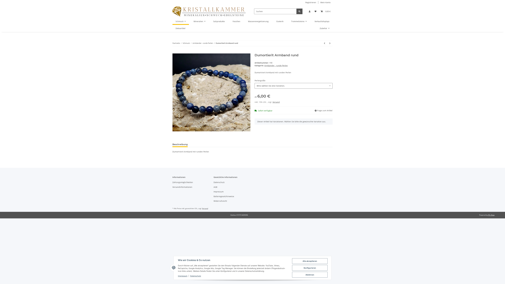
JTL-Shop (491, 215)
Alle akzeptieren (310, 261)
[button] (309, 11)
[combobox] (294, 86)
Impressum (219, 191)
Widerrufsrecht (220, 201)
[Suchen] (299, 11)
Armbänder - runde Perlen (276, 65)
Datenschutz (219, 182)
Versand (276, 102)
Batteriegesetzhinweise (224, 196)
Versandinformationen (182, 187)
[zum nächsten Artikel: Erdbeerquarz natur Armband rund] (330, 43)
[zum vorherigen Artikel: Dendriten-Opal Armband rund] (324, 43)
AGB (215, 187)
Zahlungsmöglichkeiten (182, 182)
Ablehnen (309, 275)
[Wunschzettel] (315, 11)
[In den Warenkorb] (174, 51)
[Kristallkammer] (209, 11)
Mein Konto (325, 2)
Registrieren (310, 2)
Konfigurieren (310, 268)
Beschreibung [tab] (180, 144)
